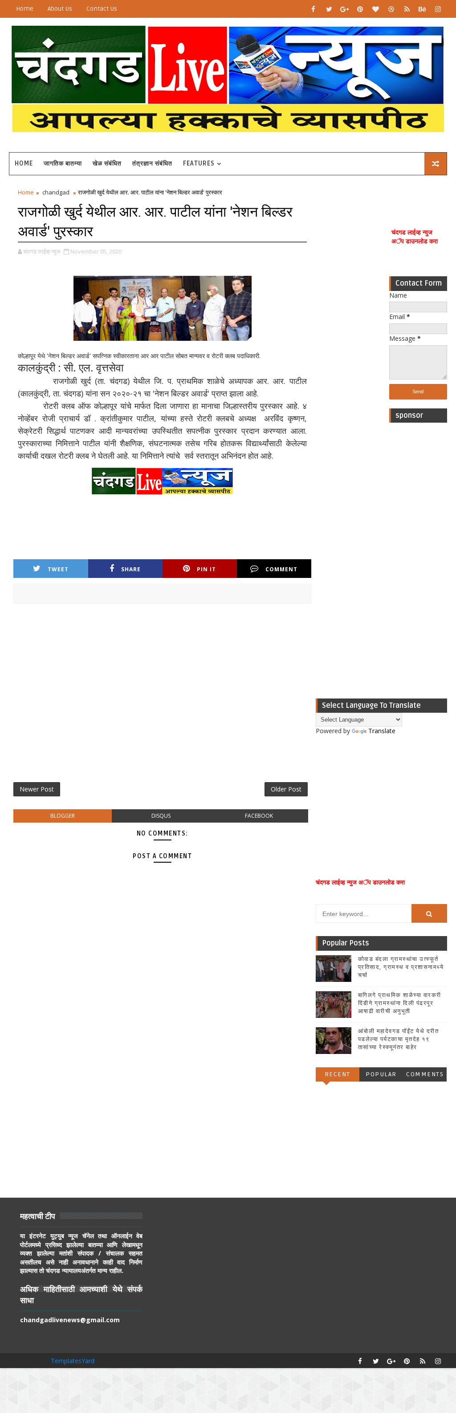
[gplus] (344, 9)
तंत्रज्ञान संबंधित (152, 163)
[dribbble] (391, 9)
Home (24, 8)
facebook (259, 816)
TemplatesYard (72, 1360)
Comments (425, 1074)
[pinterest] (360, 9)
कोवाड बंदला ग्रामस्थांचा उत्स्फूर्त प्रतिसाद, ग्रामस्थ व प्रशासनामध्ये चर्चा (401, 967)
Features (199, 163)
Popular (381, 1074)
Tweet (58, 569)
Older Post (286, 789)
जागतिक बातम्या (63, 163)
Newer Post (37, 789)
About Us (60, 8)
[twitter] (329, 9)
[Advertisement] (418, 560)
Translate (381, 731)
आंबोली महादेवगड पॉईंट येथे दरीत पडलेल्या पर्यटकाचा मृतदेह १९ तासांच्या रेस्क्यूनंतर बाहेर (398, 1039)
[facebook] (313, 9)
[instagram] (438, 9)
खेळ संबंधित (107, 163)
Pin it (206, 569)
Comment (281, 569)
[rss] (407, 9)
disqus (161, 816)
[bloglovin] (376, 9)
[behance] (422, 9)
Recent (337, 1074)
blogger (62, 816)
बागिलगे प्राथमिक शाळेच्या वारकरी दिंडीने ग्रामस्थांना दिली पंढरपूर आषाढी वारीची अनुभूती (399, 1003)
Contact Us (101, 8)
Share (131, 569)
